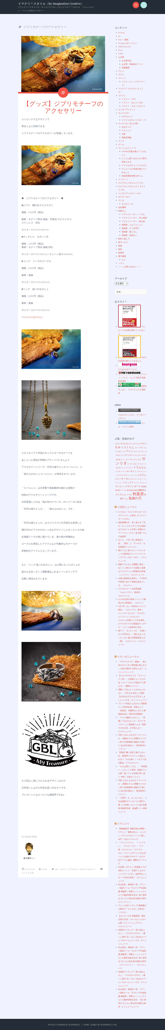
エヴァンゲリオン (139, 451)
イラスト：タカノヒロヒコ (133, 106)
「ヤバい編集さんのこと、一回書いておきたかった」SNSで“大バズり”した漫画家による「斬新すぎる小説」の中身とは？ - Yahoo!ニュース (132, 724)
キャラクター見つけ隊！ (128, 123)
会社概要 (122, 207)
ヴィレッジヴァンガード (128, 486)
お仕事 (121, 57)
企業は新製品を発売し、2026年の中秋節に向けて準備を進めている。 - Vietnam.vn (132, 581)
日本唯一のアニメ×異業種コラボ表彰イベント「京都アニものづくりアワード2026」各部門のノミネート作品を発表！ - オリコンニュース (132, 874)
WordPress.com (109, 1025)
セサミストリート (139, 464)
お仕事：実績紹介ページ (132, 64)
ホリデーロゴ (124, 197)
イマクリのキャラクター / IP (134, 120)
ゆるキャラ (126, 127)
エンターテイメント (127, 109)
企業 (124, 134)
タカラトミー (121, 468)
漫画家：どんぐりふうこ (132, 225)
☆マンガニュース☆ (128, 656)
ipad (123, 259)
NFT (130, 444)
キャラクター (124, 113)
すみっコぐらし (125, 447)
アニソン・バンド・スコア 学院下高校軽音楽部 (132, 377)
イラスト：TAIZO (129, 99)
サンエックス (136, 459)
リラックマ (128, 482)
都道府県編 (126, 137)
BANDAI (117, 444)
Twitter (120, 53)
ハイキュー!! (119, 471)
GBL (57, 869)
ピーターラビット (124, 475)
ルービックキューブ (140, 483)
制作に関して (124, 238)
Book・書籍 (123, 39)
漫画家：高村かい (129, 235)
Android (121, 32)
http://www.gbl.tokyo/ (32, 316)
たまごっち (121, 451)
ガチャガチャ (129, 455)
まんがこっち (127, 204)
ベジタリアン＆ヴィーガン (129, 193)
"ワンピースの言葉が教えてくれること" (132, 330)
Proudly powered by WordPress (64, 1025)
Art (119, 36)
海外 (120, 249)
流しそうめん (128, 495)
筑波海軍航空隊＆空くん (132, 176)
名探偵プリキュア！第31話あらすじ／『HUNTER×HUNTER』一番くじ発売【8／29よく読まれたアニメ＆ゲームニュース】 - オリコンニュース (132, 937)
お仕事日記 (126, 60)
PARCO (143, 443)
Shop (120, 50)
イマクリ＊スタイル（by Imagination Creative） (50, 4)
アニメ (121, 71)
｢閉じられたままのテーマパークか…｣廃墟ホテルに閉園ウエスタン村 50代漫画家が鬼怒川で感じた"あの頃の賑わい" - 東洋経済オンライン (132, 742)
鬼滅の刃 (134, 498)
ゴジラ (127, 459)
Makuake (125, 443)
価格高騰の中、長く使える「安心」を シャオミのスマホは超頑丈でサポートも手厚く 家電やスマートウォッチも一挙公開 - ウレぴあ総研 (132, 529)
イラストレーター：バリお (133, 214)
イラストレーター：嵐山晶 (133, 221)
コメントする (28, 873)
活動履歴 (125, 67)
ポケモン (133, 479)
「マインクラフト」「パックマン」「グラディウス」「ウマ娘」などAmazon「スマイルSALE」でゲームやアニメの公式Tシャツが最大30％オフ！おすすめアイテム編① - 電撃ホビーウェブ (132, 853)
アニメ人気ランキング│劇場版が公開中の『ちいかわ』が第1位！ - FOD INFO (132, 909)
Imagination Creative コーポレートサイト (132, 416)
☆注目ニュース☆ (127, 506)
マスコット (126, 130)
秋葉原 (121, 252)
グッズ (121, 141)
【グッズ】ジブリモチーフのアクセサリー (63, 106)
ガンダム (137, 455)
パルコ (139, 471)
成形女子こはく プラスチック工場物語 (132, 389)
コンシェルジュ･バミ (127, 148)
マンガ (121, 200)
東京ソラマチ (122, 490)
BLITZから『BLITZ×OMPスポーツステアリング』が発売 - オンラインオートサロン (132, 515)
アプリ (121, 74)
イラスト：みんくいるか (132, 102)
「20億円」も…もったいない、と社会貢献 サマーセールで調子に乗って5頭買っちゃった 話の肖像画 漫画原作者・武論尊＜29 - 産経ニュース (132, 805)
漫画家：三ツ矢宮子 (130, 228)
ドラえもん (139, 467)
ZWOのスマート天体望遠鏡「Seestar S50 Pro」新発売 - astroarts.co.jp (129, 592)
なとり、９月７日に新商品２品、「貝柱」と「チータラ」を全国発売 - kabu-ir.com (131, 543)
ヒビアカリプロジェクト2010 (130, 183)
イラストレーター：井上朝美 (134, 218)
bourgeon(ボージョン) (127, 43)
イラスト (122, 95)
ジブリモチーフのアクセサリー (81, 869)
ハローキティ (130, 471)
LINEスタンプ (127, 116)
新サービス (123, 242)
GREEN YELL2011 (124, 46)
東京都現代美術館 (132, 490)
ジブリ (63, 869)
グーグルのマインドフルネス (134, 165)
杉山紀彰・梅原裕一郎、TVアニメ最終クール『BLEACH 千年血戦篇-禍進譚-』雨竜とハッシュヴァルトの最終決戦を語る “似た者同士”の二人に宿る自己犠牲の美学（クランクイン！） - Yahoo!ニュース (132, 957)
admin (44, 869)
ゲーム (121, 144)
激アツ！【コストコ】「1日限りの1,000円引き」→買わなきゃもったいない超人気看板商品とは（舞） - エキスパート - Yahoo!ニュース (132, 637)
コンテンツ (123, 179)
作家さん (122, 211)
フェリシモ (135, 475)
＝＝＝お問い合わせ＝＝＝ (129, 266)
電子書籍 (122, 256)
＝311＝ (121, 263)
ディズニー (129, 468)
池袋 (120, 245)
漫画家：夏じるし (129, 231)
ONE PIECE (136, 444)
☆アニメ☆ (123, 823)
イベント (122, 78)
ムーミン (119, 483)
